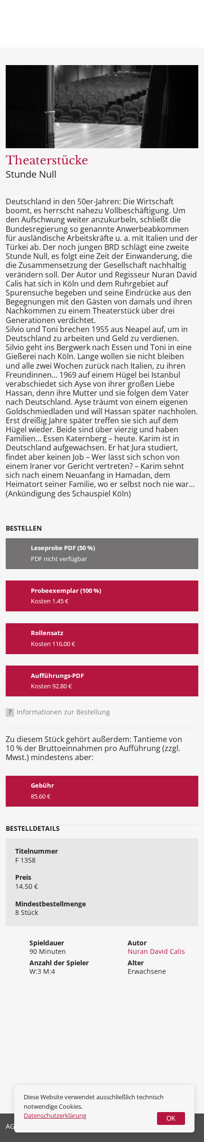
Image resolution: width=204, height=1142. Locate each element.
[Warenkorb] (152, 24)
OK (171, 1118)
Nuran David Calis (156, 951)
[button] (186, 24)
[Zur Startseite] (47, 32)
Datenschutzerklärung (55, 1115)
